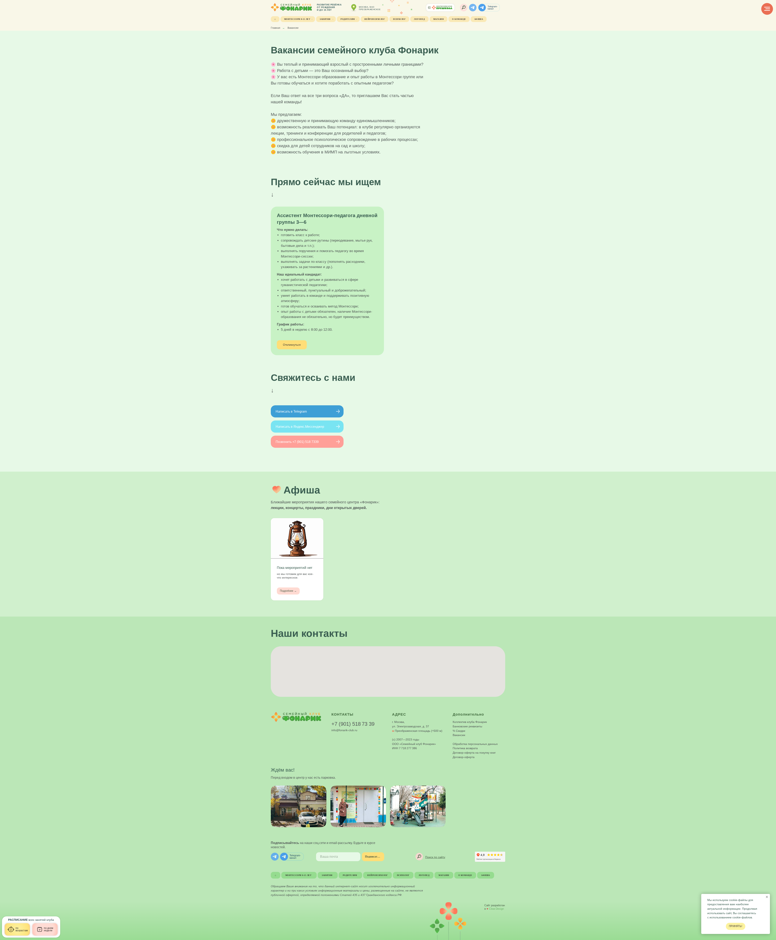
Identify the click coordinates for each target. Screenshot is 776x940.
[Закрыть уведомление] (767, 897)
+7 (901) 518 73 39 (352, 724)
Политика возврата (465, 748)
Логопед (419, 19)
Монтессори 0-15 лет (297, 19)
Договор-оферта (463, 757)
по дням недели (48, 929)
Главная (275, 27)
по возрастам (22, 929)
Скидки (460, 730)
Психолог (399, 19)
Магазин (438, 19)
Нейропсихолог (374, 19)
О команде (459, 19)
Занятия (325, 19)
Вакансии (459, 735)
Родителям (348, 19)
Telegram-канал (493, 7)
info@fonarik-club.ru (344, 730)
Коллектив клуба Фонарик (470, 721)
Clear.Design (496, 908)
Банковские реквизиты (467, 726)
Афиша (478, 19)
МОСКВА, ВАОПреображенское (370, 8)
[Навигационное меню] (767, 9)
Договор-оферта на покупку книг (474, 752)
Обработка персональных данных (475, 744)
